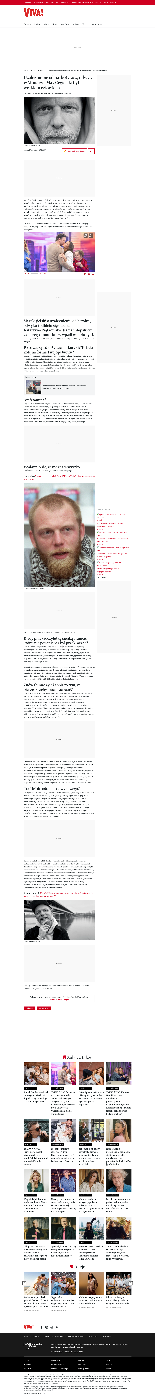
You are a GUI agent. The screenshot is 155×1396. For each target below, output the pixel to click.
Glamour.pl (28, 1364)
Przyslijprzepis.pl (84, 1369)
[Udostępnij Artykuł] (91, 151)
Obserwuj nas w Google (76, 151)
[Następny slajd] (131, 1283)
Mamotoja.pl (55, 1360)
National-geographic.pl (59, 1369)
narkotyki (29, 1008)
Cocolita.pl (27, 1369)
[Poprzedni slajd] (24, 1283)
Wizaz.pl (109, 1364)
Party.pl (26, 1360)
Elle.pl (108, 1360)
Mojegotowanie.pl (57, 1364)
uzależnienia (43, 1008)
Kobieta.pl (82, 1364)
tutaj (43, 1393)
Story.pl (108, 1369)
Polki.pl (81, 1360)
